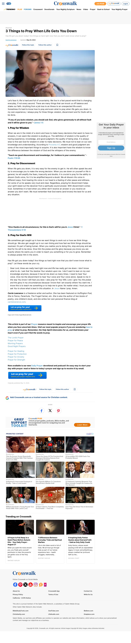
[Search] (9, 4)
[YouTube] (30, 584)
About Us (16, 591)
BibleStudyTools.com (20, 611)
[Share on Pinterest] (59, 410)
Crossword (37, 9)
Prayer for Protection (17, 354)
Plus (19, 9)
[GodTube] (46, 584)
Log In (125, 4)
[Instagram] (35, 584)
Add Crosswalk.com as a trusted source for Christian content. (39, 397)
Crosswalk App (54, 591)
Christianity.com (19, 614)
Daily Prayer (37, 365)
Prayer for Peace (15, 340)
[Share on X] (50, 410)
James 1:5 (38, 122)
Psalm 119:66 (14, 158)
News (79, 9)
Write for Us (88, 594)
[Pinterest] (20, 584)
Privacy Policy (18, 594)
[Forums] (41, 584)
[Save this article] (57, 45)
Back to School (103, 9)
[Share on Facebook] (41, 410)
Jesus (70, 227)
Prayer (92, 9)
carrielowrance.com (17, 302)
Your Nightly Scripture (65, 9)
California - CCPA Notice (22, 598)
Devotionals (49, 9)
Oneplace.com (89, 614)
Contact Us (88, 591)
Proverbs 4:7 (54, 144)
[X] (25, 584)
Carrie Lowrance (11, 40)
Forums (27, 9)
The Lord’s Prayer (15, 337)
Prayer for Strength (16, 360)
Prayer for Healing (16, 351)
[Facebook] (15, 584)
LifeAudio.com (53, 614)
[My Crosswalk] (114, 3)
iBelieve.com (88, 611)
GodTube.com (53, 611)
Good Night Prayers (17, 346)
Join (100, 4)
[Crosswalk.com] (65, 3)
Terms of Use (53, 594)
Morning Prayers (15, 343)
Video (85, 9)
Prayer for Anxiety (16, 357)
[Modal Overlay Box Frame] (50, 422)
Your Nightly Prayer (120, 9)
